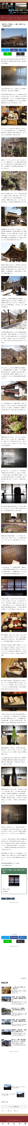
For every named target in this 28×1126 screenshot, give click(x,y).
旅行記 (9, 898)
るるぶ (10, 865)
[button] (20, 53)
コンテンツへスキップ (5, 1)
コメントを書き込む (14, 1106)
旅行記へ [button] (6, 891)
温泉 (13, 898)
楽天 (7, 865)
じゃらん (3, 865)
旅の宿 (4, 898)
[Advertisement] (14, 918)
